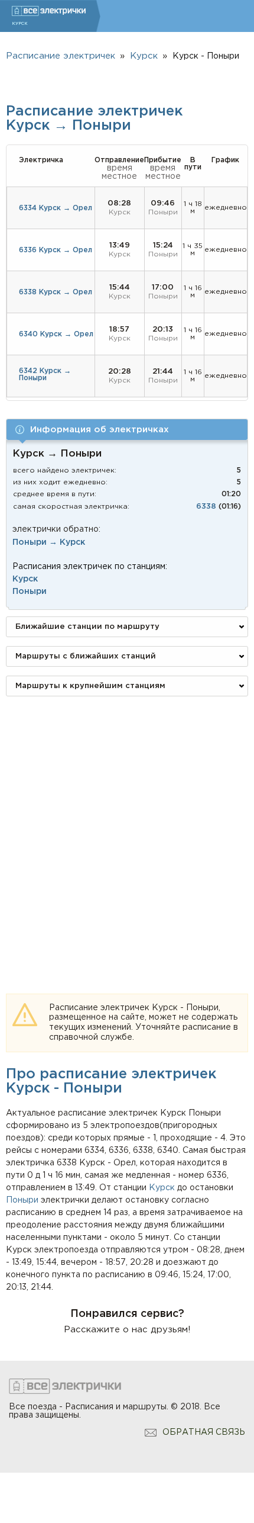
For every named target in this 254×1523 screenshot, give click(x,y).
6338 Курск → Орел (55, 292)
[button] (127, 429)
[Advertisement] (127, 832)
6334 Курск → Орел (55, 208)
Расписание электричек (60, 56)
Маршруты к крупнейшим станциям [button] (90, 686)
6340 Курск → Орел (56, 334)
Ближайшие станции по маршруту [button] (87, 627)
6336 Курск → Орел (55, 250)
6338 (206, 506)
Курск (162, 1187)
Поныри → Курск (48, 542)
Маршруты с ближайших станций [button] (85, 656)
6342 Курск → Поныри (45, 374)
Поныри (22, 1200)
